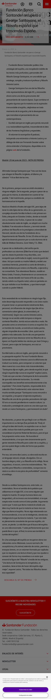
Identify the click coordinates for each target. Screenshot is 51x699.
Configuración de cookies (25, 695)
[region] (25, 686)
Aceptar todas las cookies (25, 689)
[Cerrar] (47, 677)
